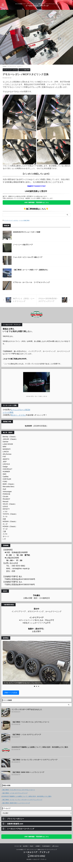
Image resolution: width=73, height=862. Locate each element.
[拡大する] (34, 97)
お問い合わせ (55, 846)
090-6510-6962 (37, 856)
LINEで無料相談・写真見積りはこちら (36, 202)
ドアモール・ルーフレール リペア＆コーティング (31, 282)
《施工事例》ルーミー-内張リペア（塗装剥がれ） (31, 270)
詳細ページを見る (10, 692)
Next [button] (68, 662)
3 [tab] (38, 686)
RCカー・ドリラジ (18, 415)
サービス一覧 (18, 846)
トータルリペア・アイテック (37, 6)
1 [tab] (34, 686)
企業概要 (37, 846)
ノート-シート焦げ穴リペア (23, 245)
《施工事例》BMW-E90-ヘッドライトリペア (28, 772)
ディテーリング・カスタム (11, 220)
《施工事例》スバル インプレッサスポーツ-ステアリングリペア (35, 760)
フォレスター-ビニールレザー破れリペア (27, 257)
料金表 (31, 846)
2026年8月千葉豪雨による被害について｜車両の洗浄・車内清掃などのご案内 (40, 747)
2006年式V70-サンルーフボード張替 (26, 232)
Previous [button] (5, 662)
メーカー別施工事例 (24, 220)
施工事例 (25, 846)
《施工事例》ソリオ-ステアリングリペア (26, 734)
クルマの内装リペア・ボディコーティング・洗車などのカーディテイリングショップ (36, 849)
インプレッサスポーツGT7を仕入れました (27, 709)
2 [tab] (36, 686)
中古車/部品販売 (46, 846)
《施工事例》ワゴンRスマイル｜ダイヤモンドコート (30, 722)
